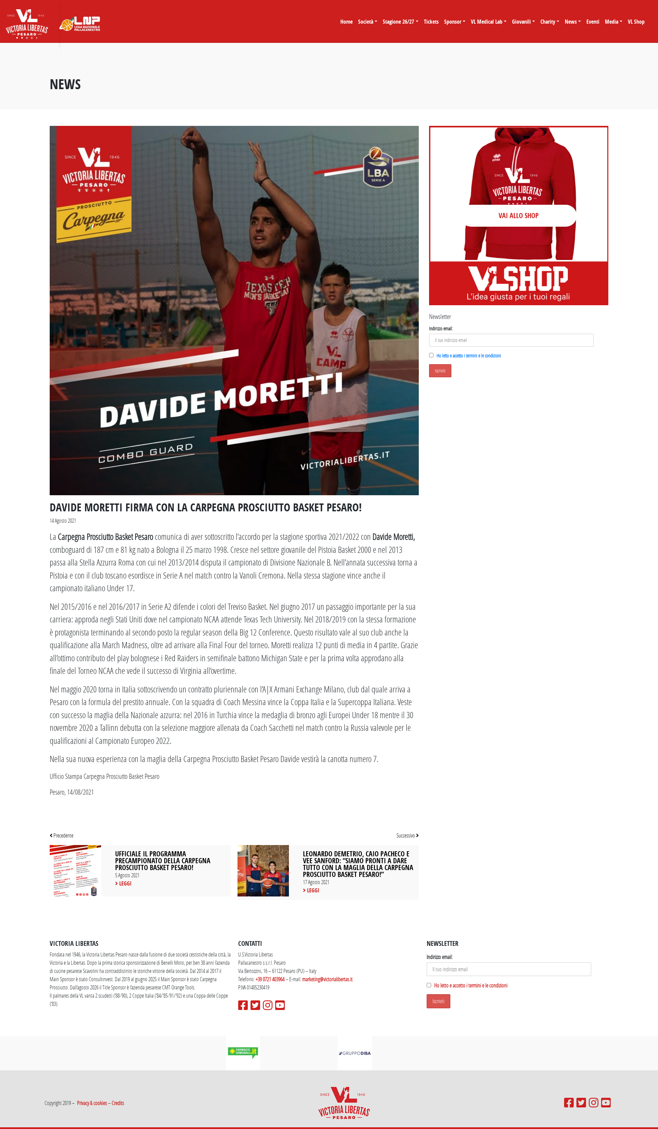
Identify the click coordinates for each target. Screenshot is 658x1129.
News (571, 21)
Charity (547, 21)
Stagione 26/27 (398, 21)
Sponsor (452, 21)
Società (365, 21)
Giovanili (521, 21)
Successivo (406, 835)
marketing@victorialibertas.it (327, 979)
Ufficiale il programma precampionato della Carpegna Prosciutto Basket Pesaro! (162, 861)
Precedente (62, 835)
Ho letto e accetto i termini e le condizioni (469, 355)
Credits (118, 1102)
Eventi (592, 21)
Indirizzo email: (441, 328)
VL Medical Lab (486, 21)
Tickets (431, 21)
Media (611, 21)
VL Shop (636, 21)
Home (346, 21)
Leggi (125, 883)
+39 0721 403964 (270, 979)
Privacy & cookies (92, 1102)
